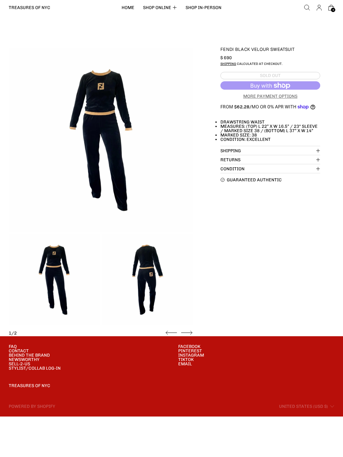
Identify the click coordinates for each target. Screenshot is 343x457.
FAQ (13, 346)
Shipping (228, 64)
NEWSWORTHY (24, 359)
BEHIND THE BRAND (29, 355)
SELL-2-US (19, 363)
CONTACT (19, 350)
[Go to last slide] (171, 333)
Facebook (189, 346)
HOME (128, 7)
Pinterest (190, 351)
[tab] (54, 279)
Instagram (191, 355)
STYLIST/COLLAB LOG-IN (35, 368)
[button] (307, 7)
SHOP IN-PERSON (203, 7)
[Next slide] (186, 333)
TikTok (186, 359)
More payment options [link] (270, 96)
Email (185, 364)
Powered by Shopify (32, 406)
